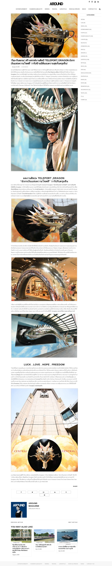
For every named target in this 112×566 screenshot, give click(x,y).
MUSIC (82, 66)
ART (14, 56)
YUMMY (83, 99)
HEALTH (83, 42)
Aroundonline (25, 66)
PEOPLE (25, 56)
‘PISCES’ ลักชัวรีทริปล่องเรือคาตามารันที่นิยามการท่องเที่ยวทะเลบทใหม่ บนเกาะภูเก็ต (67, 546)
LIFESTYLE (19, 56)
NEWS (82, 69)
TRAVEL (83, 93)
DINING (82, 26)
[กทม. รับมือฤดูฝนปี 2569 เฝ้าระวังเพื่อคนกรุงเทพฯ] (44, 536)
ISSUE (82, 49)
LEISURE (83, 56)
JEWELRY (83, 52)
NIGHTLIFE (83, 76)
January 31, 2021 (16, 66)
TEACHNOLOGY (84, 89)
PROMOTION (84, 86)
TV (81, 96)
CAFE (82, 22)
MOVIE (82, 62)
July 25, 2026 (39, 549)
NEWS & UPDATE (68, 543)
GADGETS (83, 39)
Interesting (84, 46)
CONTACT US (90, 563)
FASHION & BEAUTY (85, 36)
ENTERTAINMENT (85, 29)
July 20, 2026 (62, 551)
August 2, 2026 (15, 554)
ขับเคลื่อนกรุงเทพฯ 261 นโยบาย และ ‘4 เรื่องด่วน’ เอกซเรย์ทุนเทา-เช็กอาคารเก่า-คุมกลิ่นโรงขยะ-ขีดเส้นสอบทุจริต (21, 548)
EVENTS (83, 32)
